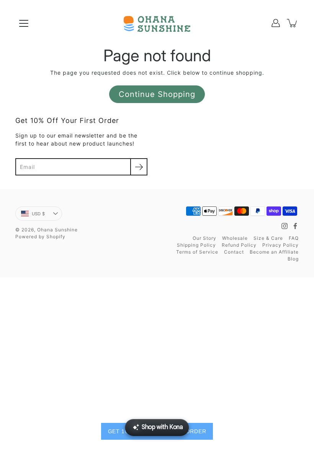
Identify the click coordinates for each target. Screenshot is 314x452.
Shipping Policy (196, 245)
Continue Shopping (157, 94)
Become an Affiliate (274, 252)
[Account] (276, 23)
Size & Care (268, 238)
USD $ (38, 213)
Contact (234, 252)
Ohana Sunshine (57, 230)
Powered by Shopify (40, 236)
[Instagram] (284, 226)
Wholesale (235, 238)
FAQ (294, 238)
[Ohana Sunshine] (157, 23)
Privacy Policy (280, 245)
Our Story (204, 238)
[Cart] (292, 23)
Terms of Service (197, 252)
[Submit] (138, 166)
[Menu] (23, 23)
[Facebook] (295, 226)
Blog (293, 259)
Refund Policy (239, 245)
